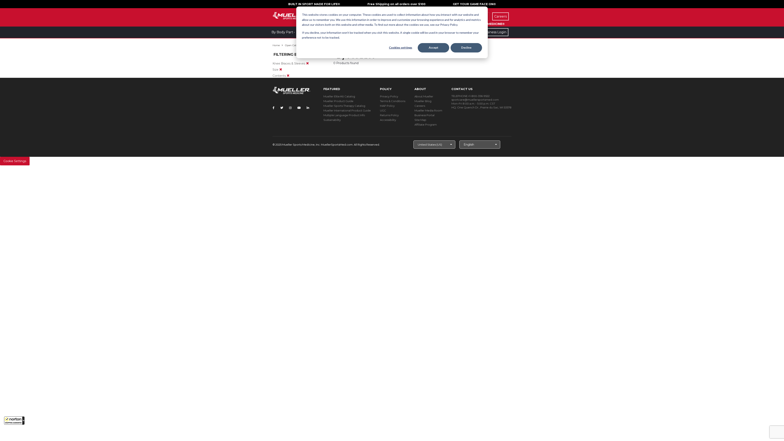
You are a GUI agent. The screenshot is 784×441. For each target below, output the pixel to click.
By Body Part (282, 32)
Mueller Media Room (428, 110)
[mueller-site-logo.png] (291, 15)
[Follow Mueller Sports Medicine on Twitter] (281, 107)
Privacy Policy (389, 96)
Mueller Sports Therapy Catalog (344, 105)
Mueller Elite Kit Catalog (339, 96)
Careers (419, 105)
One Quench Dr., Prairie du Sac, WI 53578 (484, 107)
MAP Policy (387, 105)
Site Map (420, 119)
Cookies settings (400, 47)
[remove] (307, 63)
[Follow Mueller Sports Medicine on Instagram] (290, 107)
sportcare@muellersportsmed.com (475, 99)
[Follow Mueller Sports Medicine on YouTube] (299, 107)
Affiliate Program (425, 124)
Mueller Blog (422, 101)
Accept (433, 47)
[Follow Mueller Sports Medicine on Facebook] (273, 107)
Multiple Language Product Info (344, 115)
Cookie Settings (14, 161)
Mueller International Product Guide (347, 110)
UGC (383, 110)
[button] (14, 420)
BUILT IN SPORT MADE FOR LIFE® (314, 4)
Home (276, 45)
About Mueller (423, 96)
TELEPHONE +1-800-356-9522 (470, 96)
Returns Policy (389, 115)
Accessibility (388, 119)
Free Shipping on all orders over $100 (396, 4)
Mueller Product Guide (338, 101)
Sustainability (332, 119)
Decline (466, 47)
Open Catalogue (294, 45)
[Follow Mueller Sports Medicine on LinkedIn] (308, 107)
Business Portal (424, 115)
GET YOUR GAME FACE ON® (474, 4)
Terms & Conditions (392, 101)
